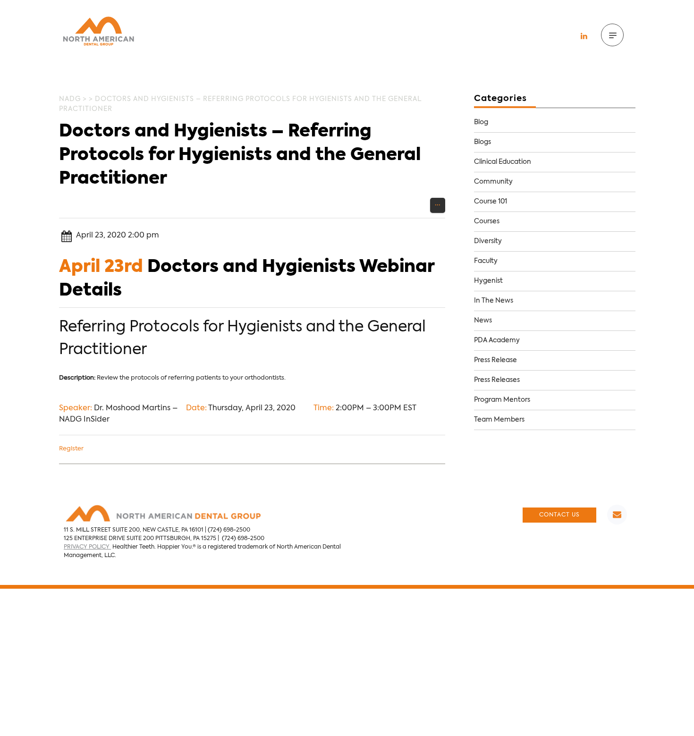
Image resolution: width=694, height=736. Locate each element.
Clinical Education (502, 162)
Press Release (495, 360)
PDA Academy (497, 340)
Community (493, 181)
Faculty (486, 261)
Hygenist (488, 281)
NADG (70, 99)
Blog (481, 122)
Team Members (499, 419)
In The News (493, 300)
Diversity (488, 241)
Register (71, 449)
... (437, 203)
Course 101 (490, 201)
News (483, 320)
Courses (486, 221)
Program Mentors (502, 400)
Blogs (482, 142)
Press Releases (497, 380)
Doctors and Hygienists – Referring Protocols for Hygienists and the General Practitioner (240, 155)
